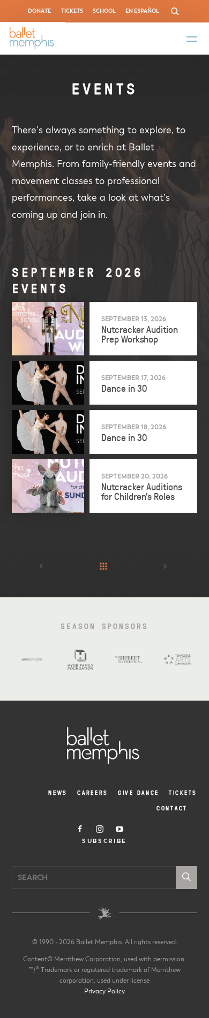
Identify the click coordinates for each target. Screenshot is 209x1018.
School (104, 10)
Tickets (72, 10)
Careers (92, 792)
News (58, 792)
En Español (142, 10)
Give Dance (138, 792)
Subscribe (104, 842)
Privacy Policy (104, 991)
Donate (39, 10)
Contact (172, 808)
